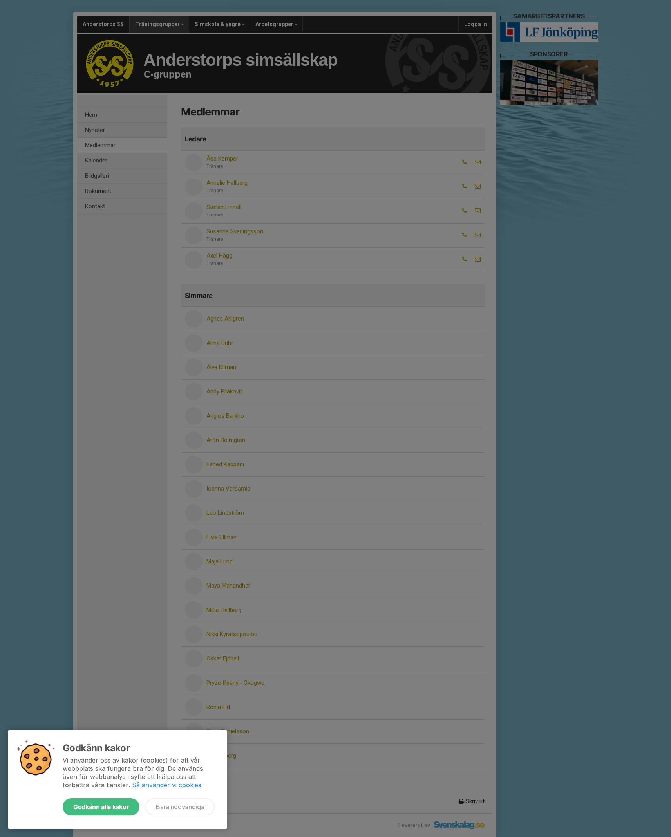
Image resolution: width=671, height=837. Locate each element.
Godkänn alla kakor (101, 807)
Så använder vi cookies (166, 785)
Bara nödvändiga (180, 807)
